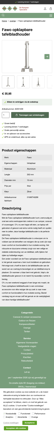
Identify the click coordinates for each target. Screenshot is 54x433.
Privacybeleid (27, 354)
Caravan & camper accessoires (27, 317)
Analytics (9, 417)
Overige (27, 328)
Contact (27, 350)
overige (13, 21)
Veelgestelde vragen (27, 346)
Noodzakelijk (11, 414)
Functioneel (25, 414)
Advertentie (22, 417)
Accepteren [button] (30, 423)
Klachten (27, 357)
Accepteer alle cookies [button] (16, 428)
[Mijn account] (45, 9)
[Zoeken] (3, 15)
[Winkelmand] (51, 9)
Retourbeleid (27, 361)
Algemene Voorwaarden (27, 343)
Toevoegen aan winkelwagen (31, 115)
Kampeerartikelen (27, 324)
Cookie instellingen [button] (11, 423)
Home (4, 21)
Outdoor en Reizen (27, 321)
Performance (40, 414)
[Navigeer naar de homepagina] (16, 8)
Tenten (27, 332)
